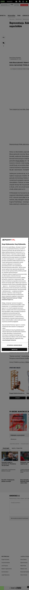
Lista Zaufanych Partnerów (9, 340)
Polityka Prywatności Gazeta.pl (9, 298)
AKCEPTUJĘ (14, 349)
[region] (14, 295)
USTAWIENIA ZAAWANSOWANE (14, 345)
